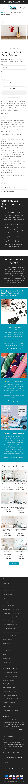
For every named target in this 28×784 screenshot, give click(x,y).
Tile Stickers (6, 647)
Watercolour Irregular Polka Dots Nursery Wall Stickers (20, 507)
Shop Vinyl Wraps (13, 401)
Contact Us (6, 583)
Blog (4, 654)
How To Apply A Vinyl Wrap (11, 613)
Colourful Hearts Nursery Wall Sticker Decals (20, 553)
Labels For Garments (9, 702)
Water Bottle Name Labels (10, 699)
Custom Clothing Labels (10, 621)
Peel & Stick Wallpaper (9, 628)
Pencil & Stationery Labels (10, 710)
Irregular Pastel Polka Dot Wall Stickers (20, 530)
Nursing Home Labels (9, 691)
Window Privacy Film (9, 643)
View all (14, 563)
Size (2, 71)
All (8, 12)
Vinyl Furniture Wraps (9, 651)
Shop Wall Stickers (13, 349)
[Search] (20, 8)
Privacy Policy (7, 662)
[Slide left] (10, 49)
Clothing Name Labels (9, 684)
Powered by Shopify (19, 781)
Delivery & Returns (8, 602)
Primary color (5, 64)
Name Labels (7, 706)
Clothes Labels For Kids (10, 676)
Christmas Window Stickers (11, 632)
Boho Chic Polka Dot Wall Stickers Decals (20, 484)
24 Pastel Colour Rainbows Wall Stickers (7, 506)
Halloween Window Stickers (11, 636)
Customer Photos (8, 594)
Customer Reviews (8, 591)
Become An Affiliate (9, 606)
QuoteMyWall (11, 781)
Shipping (11, 61)
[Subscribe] (23, 762)
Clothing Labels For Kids (10, 624)
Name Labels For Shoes (10, 695)
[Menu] (3, 8)
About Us (5, 587)
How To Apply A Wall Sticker (11, 609)
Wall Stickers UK (8, 639)
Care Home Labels (8, 680)
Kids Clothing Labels (9, 687)
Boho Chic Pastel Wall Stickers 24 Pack (7, 530)
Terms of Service (8, 658)
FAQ (4, 598)
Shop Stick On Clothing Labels (13, 457)
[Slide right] (17, 49)
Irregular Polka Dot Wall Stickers (7, 484)
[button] (14, 93)
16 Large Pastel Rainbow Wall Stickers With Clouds (7, 553)
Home (3, 12)
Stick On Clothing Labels (10, 617)
